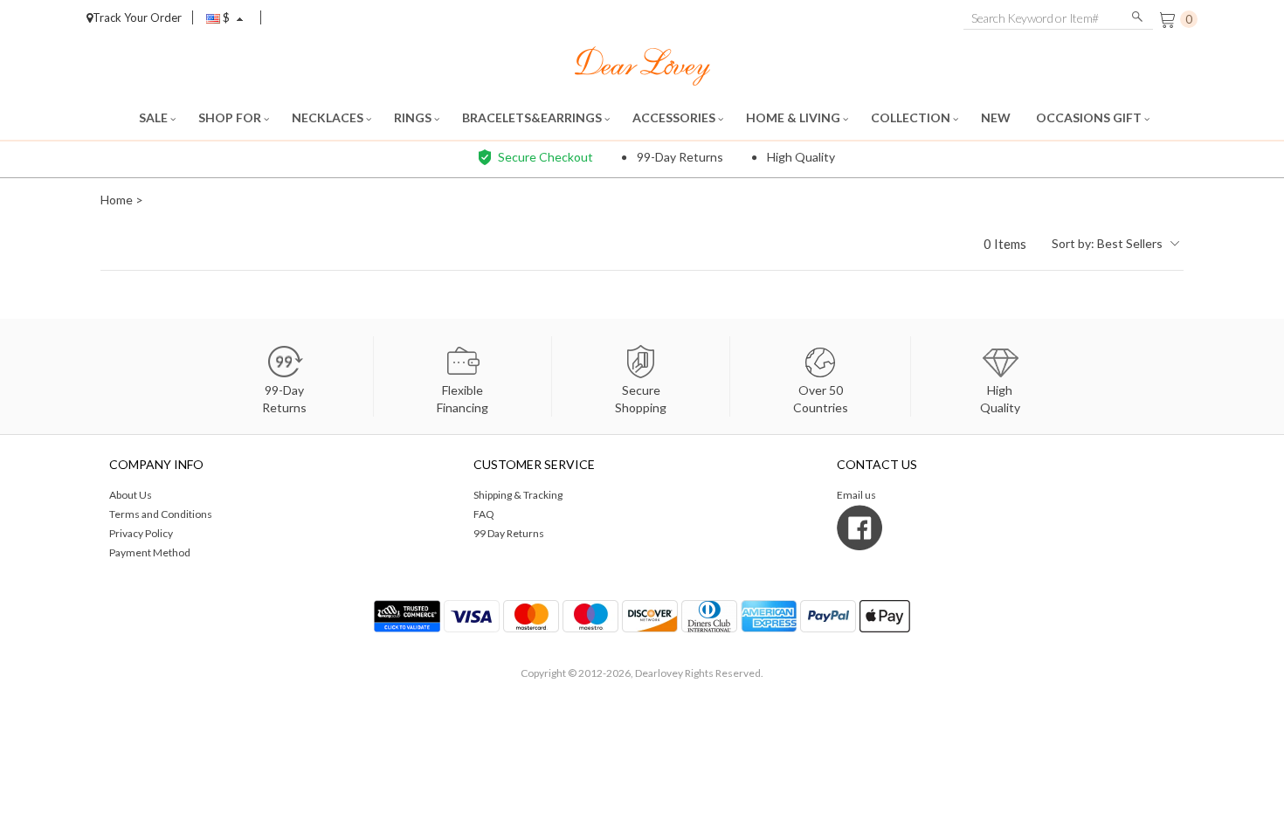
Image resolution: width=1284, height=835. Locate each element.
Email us (856, 494)
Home (116, 199)
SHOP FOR (231, 117)
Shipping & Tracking (518, 494)
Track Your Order (137, 17)
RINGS (414, 117)
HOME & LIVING (794, 117)
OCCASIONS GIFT (1090, 117)
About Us (130, 494)
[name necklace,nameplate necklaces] (642, 64)
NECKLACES (329, 117)
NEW (997, 117)
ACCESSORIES (675, 117)
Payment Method (149, 552)
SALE (154, 117)
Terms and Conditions (160, 514)
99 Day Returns (508, 533)
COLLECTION (912, 117)
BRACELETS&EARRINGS (533, 117)
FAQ (483, 514)
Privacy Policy (141, 533)
